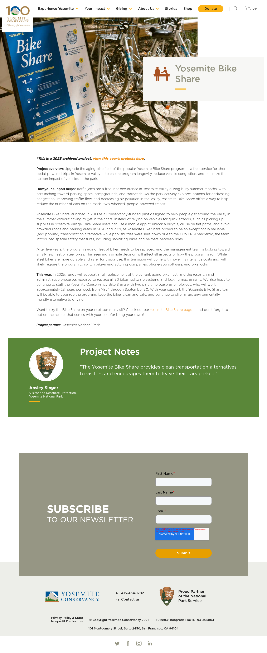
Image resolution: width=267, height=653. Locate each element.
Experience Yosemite (56, 8)
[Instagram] (139, 643)
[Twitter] (117, 643)
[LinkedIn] (150, 643)
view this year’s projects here (118, 158)
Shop (188, 8)
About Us (146, 8)
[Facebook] (128, 643)
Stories (171, 8)
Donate (210, 8)
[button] (235, 9)
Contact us (130, 599)
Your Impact (95, 8)
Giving (121, 8)
